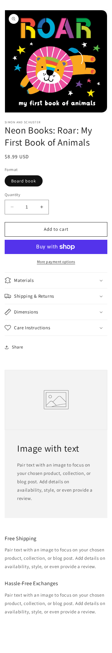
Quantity (12, 194)
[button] (56, 280)
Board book (23, 181)
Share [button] (17, 347)
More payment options (56, 261)
